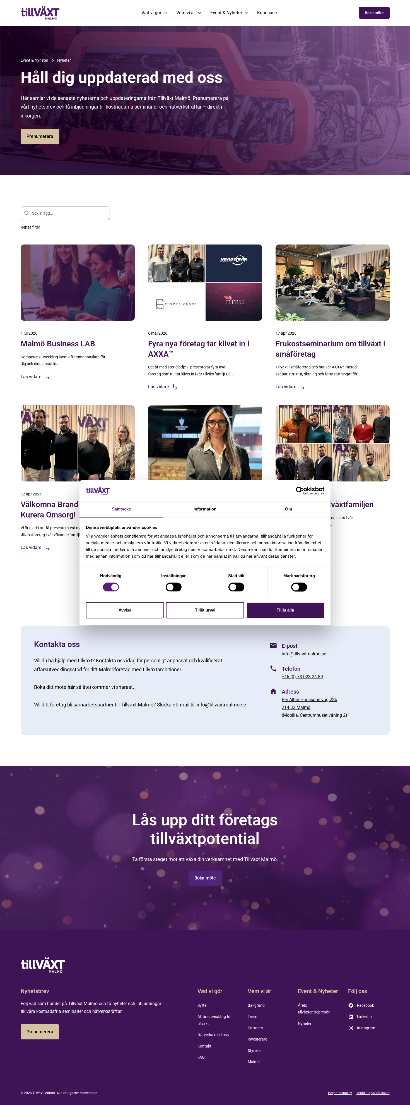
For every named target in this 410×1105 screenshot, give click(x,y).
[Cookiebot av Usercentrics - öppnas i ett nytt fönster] (300, 490)
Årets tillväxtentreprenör (314, 1009)
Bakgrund (256, 1005)
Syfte (201, 1005)
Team (252, 1016)
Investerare (257, 1039)
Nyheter (305, 1023)
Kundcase (267, 12)
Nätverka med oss (213, 1034)
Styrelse (254, 1050)
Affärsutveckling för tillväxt (214, 1020)
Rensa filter (30, 227)
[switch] (174, 587)
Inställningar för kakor (373, 1093)
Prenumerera (39, 136)
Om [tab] (288, 509)
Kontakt (204, 1046)
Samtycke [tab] (121, 509)
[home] (40, 13)
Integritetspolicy (340, 1093)
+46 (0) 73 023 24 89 (302, 676)
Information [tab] (205, 509)
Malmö (254, 1062)
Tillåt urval (205, 610)
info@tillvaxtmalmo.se (221, 705)
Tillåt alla (285, 610)
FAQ (201, 1057)
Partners (255, 1028)
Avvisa (125, 610)
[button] (154, 13)
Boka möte (374, 13)
